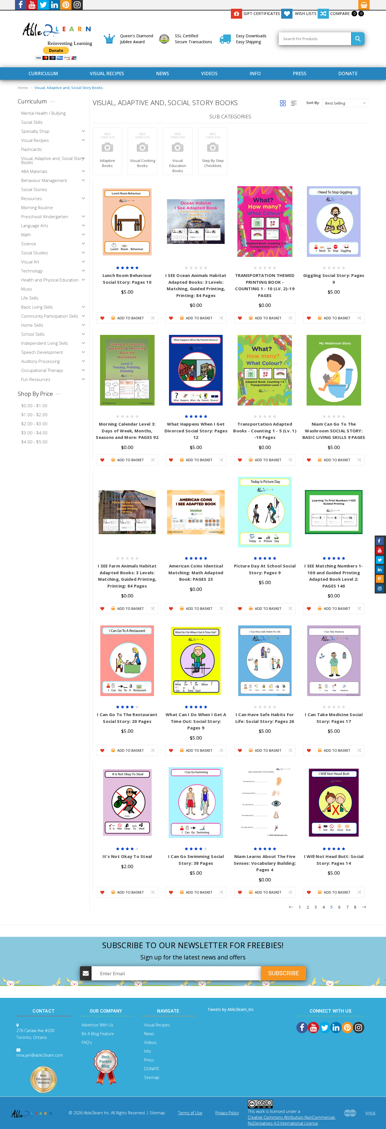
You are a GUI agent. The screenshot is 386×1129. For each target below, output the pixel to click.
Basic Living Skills (37, 307)
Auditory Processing (40, 361)
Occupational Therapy (42, 370)
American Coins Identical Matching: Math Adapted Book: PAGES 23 (196, 572)
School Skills (33, 334)
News (162, 73)
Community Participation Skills (49, 316)
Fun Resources (35, 379)
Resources (31, 198)
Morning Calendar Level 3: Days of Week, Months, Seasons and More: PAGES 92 (127, 430)
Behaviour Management (44, 180)
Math (26, 234)
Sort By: (313, 102)
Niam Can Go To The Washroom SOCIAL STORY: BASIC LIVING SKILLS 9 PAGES (333, 430)
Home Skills (32, 325)
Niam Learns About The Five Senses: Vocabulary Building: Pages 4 (265, 862)
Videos (209, 73)
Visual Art (30, 262)
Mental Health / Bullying (43, 113)
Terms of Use (190, 1112)
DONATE (347, 73)
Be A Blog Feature (98, 1033)
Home (23, 87)
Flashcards (31, 149)
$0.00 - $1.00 (34, 405)
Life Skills (29, 298)
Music (26, 289)
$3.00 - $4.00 (34, 432)
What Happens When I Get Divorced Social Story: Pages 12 (195, 430)
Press (299, 73)
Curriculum (43, 73)
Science (28, 243)
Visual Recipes (107, 73)
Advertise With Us (97, 1025)
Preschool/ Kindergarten (44, 216)
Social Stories (34, 189)
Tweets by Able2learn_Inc (230, 1009)
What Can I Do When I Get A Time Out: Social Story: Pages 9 (196, 721)
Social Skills (32, 122)
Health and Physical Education (50, 280)
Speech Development (42, 352)
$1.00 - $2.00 (34, 414)
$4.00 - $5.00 (34, 442)
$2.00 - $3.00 (34, 423)
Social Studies (34, 252)
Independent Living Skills (44, 343)
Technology (32, 271)
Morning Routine (37, 207)
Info (255, 73)
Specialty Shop (35, 131)
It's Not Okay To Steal (127, 856)
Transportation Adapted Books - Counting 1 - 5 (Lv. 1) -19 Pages (264, 430)
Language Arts (34, 225)
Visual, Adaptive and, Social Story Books (68, 87)
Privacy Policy (227, 1112)
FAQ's (87, 1042)
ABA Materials (34, 171)
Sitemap (151, 1077)
